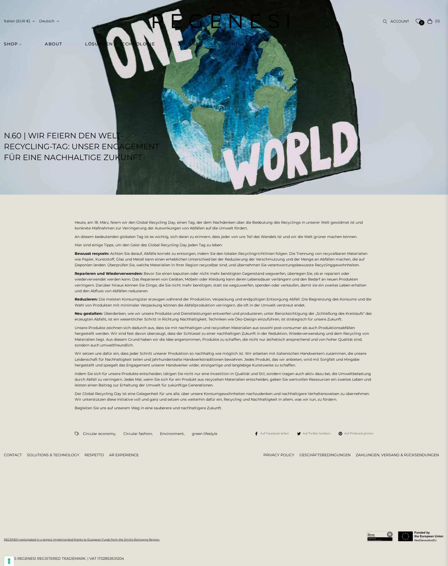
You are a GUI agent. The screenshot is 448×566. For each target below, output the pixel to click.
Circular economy (99, 433)
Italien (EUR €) (17, 21)
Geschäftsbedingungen (325, 455)
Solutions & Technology (53, 455)
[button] (15, 44)
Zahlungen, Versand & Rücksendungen (397, 455)
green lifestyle (204, 433)
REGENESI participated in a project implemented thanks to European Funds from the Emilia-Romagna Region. (82, 539)
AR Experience (124, 455)
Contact (13, 455)
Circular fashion (137, 433)
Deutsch (46, 21)
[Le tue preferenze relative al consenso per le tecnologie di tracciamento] (9, 561)
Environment (172, 433)
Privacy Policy (278, 455)
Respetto (94, 455)
